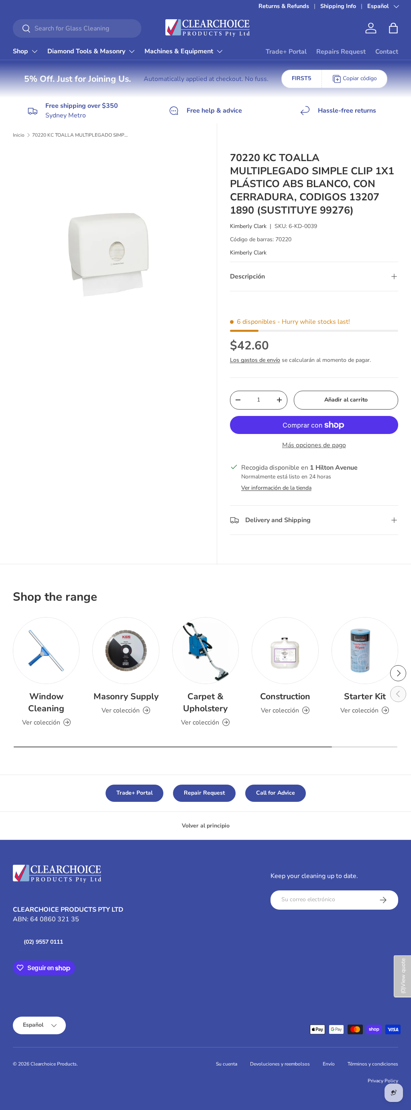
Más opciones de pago (314, 445)
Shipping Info (338, 6)
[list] (111, 245)
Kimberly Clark (248, 226)
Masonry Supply (126, 696)
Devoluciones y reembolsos (280, 1064)
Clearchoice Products (54, 1064)
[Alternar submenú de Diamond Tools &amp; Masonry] (131, 51)
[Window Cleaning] (46, 650)
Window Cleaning (46, 702)
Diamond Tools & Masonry (86, 51)
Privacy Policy (383, 1081)
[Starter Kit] (365, 650)
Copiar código (360, 78)
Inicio (18, 135)
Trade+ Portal (286, 51)
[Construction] (285, 650)
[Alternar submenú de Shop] (34, 51)
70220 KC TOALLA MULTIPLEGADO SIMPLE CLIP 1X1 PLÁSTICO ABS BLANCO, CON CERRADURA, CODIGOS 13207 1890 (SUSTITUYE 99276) (80, 135)
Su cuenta (226, 1064)
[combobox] (77, 28)
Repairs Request (341, 51)
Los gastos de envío (255, 360)
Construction (285, 696)
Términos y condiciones (373, 1064)
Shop (20, 51)
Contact (386, 51)
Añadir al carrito (346, 400)
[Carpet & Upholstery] (205, 650)
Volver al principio (206, 825)
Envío (329, 1064)
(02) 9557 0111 (43, 942)
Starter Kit (365, 696)
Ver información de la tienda (276, 488)
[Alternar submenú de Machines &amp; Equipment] (219, 51)
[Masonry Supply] (126, 650)
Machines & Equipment (178, 51)
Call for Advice (275, 793)
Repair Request (204, 793)
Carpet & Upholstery (205, 702)
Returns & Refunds (283, 6)
